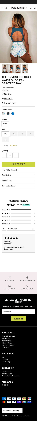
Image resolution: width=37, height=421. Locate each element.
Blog (3, 357)
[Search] (7, 7)
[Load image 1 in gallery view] (18, 37)
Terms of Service (7, 373)
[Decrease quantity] (4, 155)
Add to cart (18, 164)
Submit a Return (7, 343)
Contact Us (5, 347)
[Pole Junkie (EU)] (19, 7)
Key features (7, 180)
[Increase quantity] (16, 155)
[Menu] (2, 7)
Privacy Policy (6, 371)
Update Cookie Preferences (11, 376)
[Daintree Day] (4, 114)
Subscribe (18, 319)
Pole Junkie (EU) (11, 416)
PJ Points (5, 359)
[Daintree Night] (8, 114)
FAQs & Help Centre (8, 345)
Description (6, 175)
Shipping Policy (7, 338)
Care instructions (8, 186)
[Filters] (4, 229)
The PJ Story (6, 362)
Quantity (5, 151)
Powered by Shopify (23, 416)
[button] (18, 210)
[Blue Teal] (13, 114)
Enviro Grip (8, 99)
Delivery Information (8, 336)
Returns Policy (6, 340)
